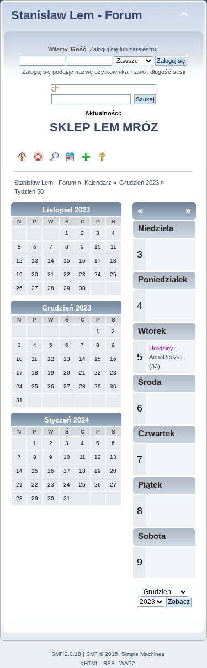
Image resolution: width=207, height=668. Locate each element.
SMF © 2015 (102, 654)
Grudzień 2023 (66, 308)
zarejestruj (143, 49)
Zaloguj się (103, 49)
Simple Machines (142, 654)
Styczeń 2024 (66, 420)
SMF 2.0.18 (66, 654)
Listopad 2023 (66, 210)
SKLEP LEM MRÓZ (104, 127)
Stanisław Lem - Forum (76, 15)
